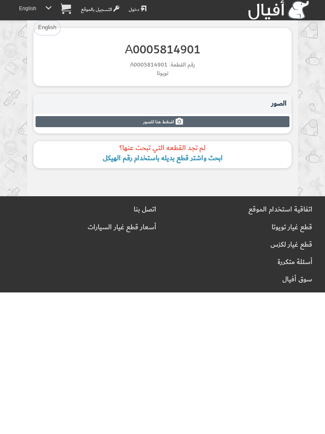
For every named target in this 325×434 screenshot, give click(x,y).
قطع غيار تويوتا (292, 227)
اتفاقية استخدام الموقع (280, 209)
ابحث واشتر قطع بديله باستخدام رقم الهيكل (163, 158)
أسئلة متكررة (295, 262)
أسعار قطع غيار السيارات (122, 227)
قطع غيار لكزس (291, 245)
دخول (134, 9)
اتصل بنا (145, 209)
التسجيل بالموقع (97, 9)
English (27, 8)
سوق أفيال (297, 279)
